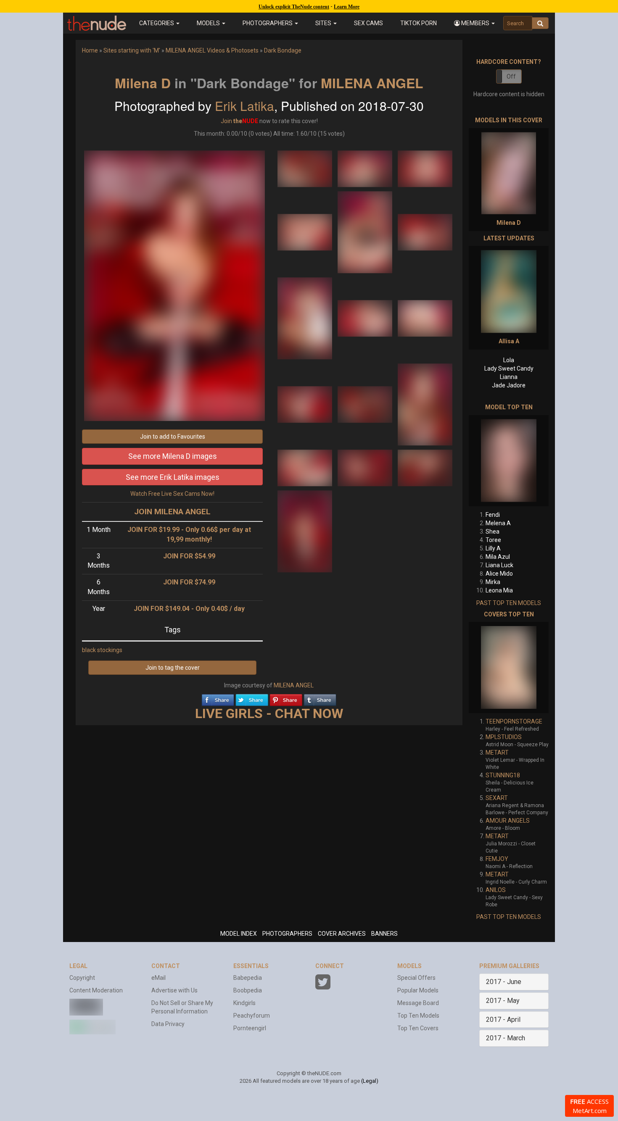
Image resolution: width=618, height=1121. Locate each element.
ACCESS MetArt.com (589, 1106)
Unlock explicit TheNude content (294, 7)
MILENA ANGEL (372, 82)
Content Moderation (96, 990)
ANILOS (496, 890)
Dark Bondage (282, 50)
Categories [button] (157, 23)
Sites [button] (324, 23)
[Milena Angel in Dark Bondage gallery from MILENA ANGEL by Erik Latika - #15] (425, 467)
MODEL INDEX (238, 933)
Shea (492, 531)
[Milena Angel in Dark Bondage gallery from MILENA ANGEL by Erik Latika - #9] (425, 317)
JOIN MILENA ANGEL (172, 511)
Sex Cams (368, 23)
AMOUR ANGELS (508, 820)
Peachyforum (251, 1015)
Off (511, 76)
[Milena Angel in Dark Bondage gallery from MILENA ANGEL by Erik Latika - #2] (365, 168)
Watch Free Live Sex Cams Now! (172, 493)
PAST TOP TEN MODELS (508, 603)
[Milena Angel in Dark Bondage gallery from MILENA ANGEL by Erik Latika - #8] (365, 317)
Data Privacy (168, 1024)
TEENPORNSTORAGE (514, 721)
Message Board (418, 1003)
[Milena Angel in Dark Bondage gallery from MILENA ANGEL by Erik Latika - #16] (304, 530)
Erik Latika (244, 106)
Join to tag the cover (172, 667)
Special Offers (416, 977)
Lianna (509, 377)
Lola (508, 360)
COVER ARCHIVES (342, 933)
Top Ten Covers (417, 1028)
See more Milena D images (172, 456)
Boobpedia (247, 990)
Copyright (82, 977)
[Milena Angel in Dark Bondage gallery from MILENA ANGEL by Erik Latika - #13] (305, 467)
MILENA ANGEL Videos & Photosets (212, 50)
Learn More (346, 7)
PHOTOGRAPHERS (287, 933)
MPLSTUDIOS (504, 737)
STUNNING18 (503, 775)
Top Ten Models (418, 1015)
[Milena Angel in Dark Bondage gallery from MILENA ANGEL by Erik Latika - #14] (365, 467)
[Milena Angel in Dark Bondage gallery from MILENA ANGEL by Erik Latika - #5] (365, 231)
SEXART (497, 798)
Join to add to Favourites (172, 436)
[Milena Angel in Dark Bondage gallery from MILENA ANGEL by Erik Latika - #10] (305, 403)
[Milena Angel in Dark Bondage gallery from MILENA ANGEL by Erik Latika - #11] (365, 403)
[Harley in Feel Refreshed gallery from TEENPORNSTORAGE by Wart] (508, 667)
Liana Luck (499, 565)
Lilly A (493, 548)
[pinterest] (285, 698)
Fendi (493, 514)
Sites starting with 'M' (131, 50)
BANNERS (384, 933)
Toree (493, 540)
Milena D (143, 82)
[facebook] (217, 698)
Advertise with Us (174, 990)
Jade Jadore (509, 385)
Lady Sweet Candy (508, 368)
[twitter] (251, 698)
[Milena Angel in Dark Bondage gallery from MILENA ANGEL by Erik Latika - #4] (305, 231)
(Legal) (369, 1081)
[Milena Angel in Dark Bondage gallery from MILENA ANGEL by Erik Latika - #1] (305, 168)
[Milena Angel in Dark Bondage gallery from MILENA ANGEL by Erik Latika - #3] (425, 168)
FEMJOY (497, 858)
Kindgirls (244, 1003)
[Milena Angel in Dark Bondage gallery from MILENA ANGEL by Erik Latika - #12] (425, 403)
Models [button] (209, 23)
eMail (158, 977)
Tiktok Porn (418, 23)
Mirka (493, 582)
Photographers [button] (268, 23)
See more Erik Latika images (172, 477)
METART (497, 752)
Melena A (498, 523)
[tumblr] (320, 698)
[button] (474, 23)
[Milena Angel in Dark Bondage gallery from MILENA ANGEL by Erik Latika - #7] (305, 317)
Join (226, 121)
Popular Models (417, 990)
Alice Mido (499, 573)
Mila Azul (498, 556)
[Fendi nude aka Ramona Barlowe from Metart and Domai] (508, 460)
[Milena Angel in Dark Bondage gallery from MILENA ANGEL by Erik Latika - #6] (425, 231)
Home (90, 50)
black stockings (102, 650)
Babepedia (247, 977)
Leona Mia (499, 590)
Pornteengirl (249, 1028)
